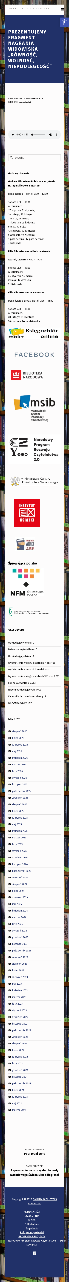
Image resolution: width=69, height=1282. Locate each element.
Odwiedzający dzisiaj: (20, 656)
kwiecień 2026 (20, 757)
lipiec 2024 (18, 890)
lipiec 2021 (18, 1089)
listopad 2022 (19, 1023)
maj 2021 (17, 1103)
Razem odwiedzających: (22, 689)
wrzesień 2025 (20, 797)
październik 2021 (21, 1083)
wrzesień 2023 (20, 957)
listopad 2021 (19, 1076)
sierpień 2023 (19, 963)
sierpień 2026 (19, 731)
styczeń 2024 (19, 930)
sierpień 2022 (19, 1043)
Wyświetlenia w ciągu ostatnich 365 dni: (31, 676)
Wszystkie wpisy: (18, 703)
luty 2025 (17, 844)
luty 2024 (17, 924)
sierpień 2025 (19, 804)
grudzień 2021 (20, 1070)
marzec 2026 (19, 764)
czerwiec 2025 (20, 817)
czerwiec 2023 (20, 977)
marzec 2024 (19, 917)
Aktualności (25, 102)
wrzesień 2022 (20, 1036)
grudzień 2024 (20, 857)
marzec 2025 (19, 837)
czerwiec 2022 (20, 1056)
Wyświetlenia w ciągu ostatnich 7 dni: (29, 662)
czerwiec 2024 (20, 897)
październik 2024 (21, 870)
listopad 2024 (20, 864)
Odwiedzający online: (20, 642)
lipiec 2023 (18, 970)
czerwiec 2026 (20, 744)
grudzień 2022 (20, 1017)
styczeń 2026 (19, 777)
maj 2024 (17, 904)
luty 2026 (17, 771)
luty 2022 (17, 1063)
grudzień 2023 (20, 937)
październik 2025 (21, 791)
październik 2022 (21, 1030)
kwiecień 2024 (20, 910)
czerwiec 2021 (20, 1096)
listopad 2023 (19, 944)
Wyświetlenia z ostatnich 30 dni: (26, 669)
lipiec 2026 (18, 737)
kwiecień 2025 (20, 830)
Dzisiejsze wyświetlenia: (22, 649)
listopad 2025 (19, 784)
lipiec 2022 (18, 1050)
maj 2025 (17, 824)
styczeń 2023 (19, 1010)
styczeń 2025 (19, 850)
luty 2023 (17, 1003)
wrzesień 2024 (20, 877)
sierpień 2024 (19, 884)
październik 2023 (21, 950)
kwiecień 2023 (20, 990)
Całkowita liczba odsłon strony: (26, 696)
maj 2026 (17, 751)
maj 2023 (17, 983)
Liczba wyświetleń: (19, 683)
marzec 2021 (19, 1109)
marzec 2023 (19, 997)
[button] (64, 22)
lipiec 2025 (18, 810)
